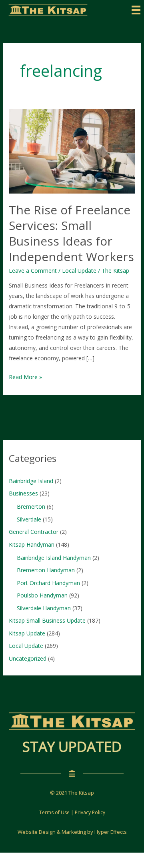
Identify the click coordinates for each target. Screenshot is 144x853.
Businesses (23, 493)
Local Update (79, 270)
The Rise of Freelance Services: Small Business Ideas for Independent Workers (71, 233)
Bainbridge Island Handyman (54, 557)
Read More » (25, 377)
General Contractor (33, 531)
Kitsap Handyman (31, 544)
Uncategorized (27, 658)
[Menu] (136, 10)
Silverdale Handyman (44, 608)
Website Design (37, 831)
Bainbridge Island (31, 481)
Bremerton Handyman (46, 570)
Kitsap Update (27, 633)
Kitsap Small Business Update (47, 620)
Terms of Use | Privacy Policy (72, 812)
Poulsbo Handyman (42, 595)
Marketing (74, 831)
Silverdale (29, 519)
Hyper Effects (110, 831)
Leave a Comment (33, 270)
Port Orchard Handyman (48, 583)
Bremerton (31, 506)
